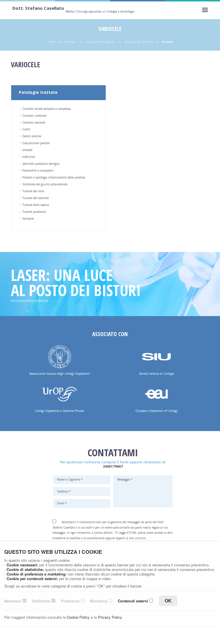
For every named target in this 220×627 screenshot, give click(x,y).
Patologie (70, 42)
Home (51, 42)
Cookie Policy (78, 617)
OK (168, 600)
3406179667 (113, 466)
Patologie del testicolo (138, 42)
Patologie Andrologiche (100, 42)
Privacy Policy (110, 617)
